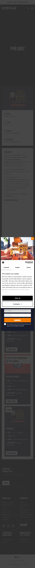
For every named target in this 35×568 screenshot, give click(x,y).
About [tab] (29, 267)
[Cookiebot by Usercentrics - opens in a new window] (25, 262)
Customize (16, 304)
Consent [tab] (6, 267)
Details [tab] (17, 267)
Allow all (17, 298)
